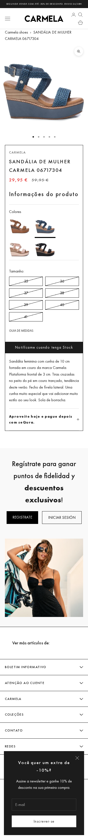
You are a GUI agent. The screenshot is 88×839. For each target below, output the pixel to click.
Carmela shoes (16, 32)
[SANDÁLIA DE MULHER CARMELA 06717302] (45, 249)
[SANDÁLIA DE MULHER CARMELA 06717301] (19, 226)
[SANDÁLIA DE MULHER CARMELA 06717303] (19, 249)
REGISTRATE (22, 517)
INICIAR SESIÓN (62, 517)
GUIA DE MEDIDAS (21, 331)
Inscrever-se (44, 821)
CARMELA (17, 152)
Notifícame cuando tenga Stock (44, 347)
